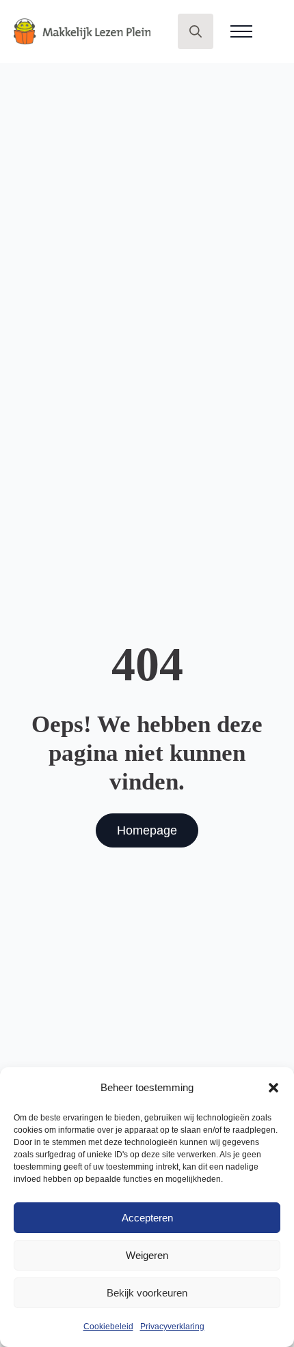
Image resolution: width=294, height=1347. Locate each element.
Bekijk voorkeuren (147, 1293)
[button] (273, 1088)
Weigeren (147, 1255)
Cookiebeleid (108, 1326)
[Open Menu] (241, 31)
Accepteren (147, 1217)
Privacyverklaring (172, 1326)
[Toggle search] (195, 31)
